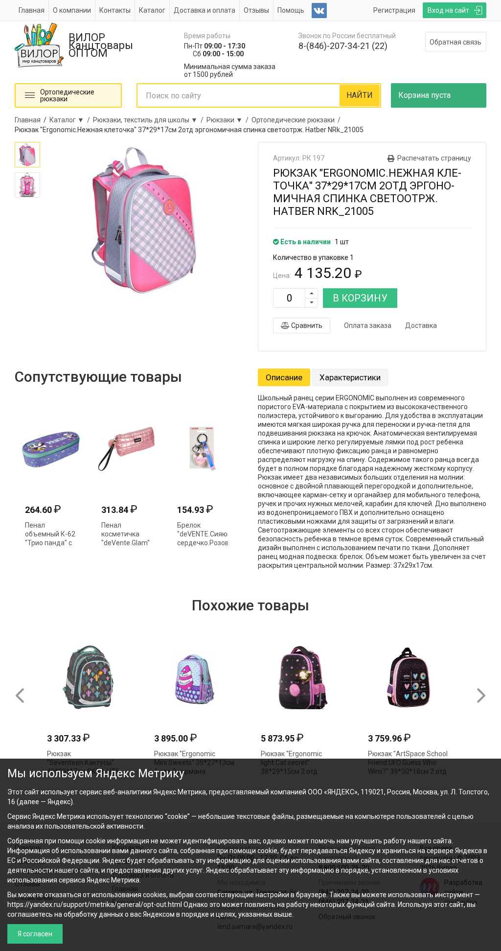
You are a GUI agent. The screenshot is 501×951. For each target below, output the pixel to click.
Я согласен (35, 934)
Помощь (290, 10)
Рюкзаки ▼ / (228, 120)
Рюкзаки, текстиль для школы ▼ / (149, 120)
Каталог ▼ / (71, 120)
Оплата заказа (367, 325)
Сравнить (306, 325)
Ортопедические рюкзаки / (297, 120)
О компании (72, 10)
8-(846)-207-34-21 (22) (342, 46)
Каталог (152, 10)
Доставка (421, 325)
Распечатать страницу (434, 158)
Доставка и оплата (204, 10)
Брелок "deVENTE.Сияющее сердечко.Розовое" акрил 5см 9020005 (209, 542)
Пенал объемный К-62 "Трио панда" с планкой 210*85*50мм (50, 542)
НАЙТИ (359, 95)
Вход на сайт (448, 10)
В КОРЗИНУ (360, 298)
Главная (32, 10)
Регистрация (394, 10)
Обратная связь (455, 42)
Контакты (115, 10)
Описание (284, 377)
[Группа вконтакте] (319, 10)
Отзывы (256, 10)
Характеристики (350, 377)
